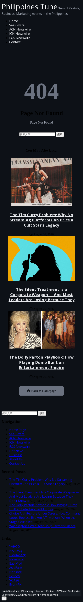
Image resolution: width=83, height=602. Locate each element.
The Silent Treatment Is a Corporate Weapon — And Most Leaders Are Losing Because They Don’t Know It (42, 297)
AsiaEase (15, 568)
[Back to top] (4, 598)
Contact (14, 42)
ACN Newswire (20, 29)
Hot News (16, 451)
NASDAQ (15, 551)
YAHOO (14, 546)
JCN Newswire (19, 33)
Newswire (16, 559)
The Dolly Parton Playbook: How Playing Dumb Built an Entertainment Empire (41, 362)
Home (13, 21)
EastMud (15, 563)
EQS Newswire (19, 38)
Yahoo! (40, 591)
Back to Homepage (43, 391)
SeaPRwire (17, 25)
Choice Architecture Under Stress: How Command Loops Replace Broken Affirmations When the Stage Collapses (44, 517)
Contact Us (17, 463)
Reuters (50, 591)
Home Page (17, 430)
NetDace (15, 572)
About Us (16, 459)
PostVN (14, 576)
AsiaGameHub (11, 591)
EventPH (15, 584)
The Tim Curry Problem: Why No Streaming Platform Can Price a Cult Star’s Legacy (41, 220)
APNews (61, 591)
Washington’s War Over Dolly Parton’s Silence (42, 526)
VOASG (14, 580)
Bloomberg (17, 555)
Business (15, 455)
